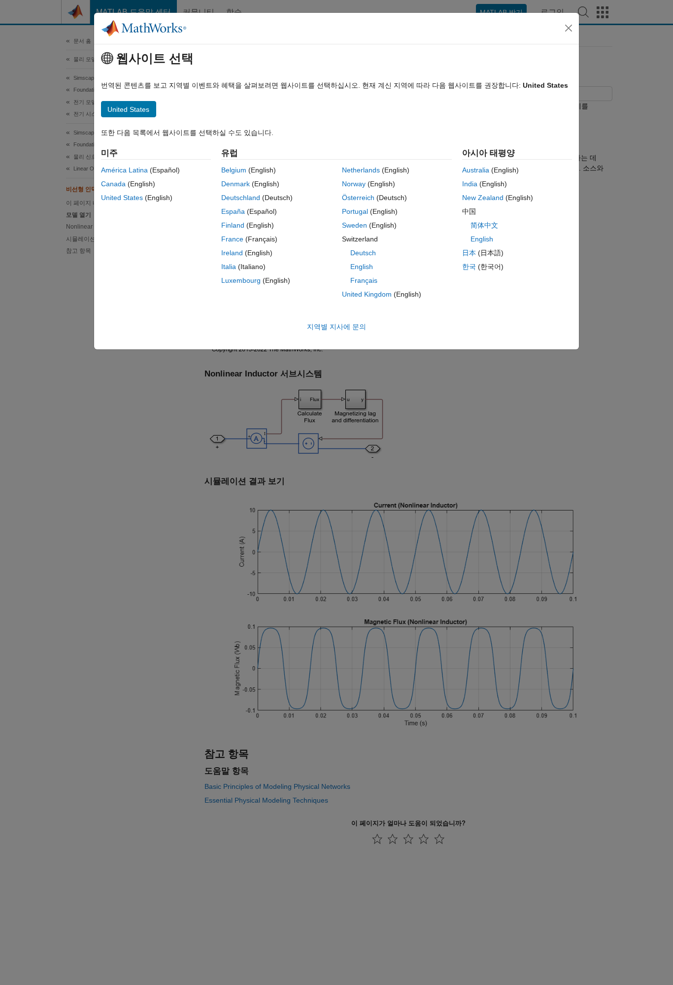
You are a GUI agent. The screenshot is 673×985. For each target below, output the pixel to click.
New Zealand (483, 198)
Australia (475, 170)
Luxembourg (241, 280)
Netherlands (361, 170)
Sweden (354, 225)
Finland (232, 225)
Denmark (235, 184)
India (469, 184)
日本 (469, 253)
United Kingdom (367, 294)
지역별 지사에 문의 (336, 327)
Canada (113, 184)
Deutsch (363, 253)
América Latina (124, 170)
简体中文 (484, 225)
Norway (354, 184)
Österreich (358, 198)
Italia (228, 267)
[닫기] (568, 28)
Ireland (232, 253)
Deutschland (240, 198)
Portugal (355, 211)
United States (122, 198)
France (232, 239)
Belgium (233, 170)
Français (363, 280)
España (233, 211)
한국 (469, 267)
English (361, 267)
